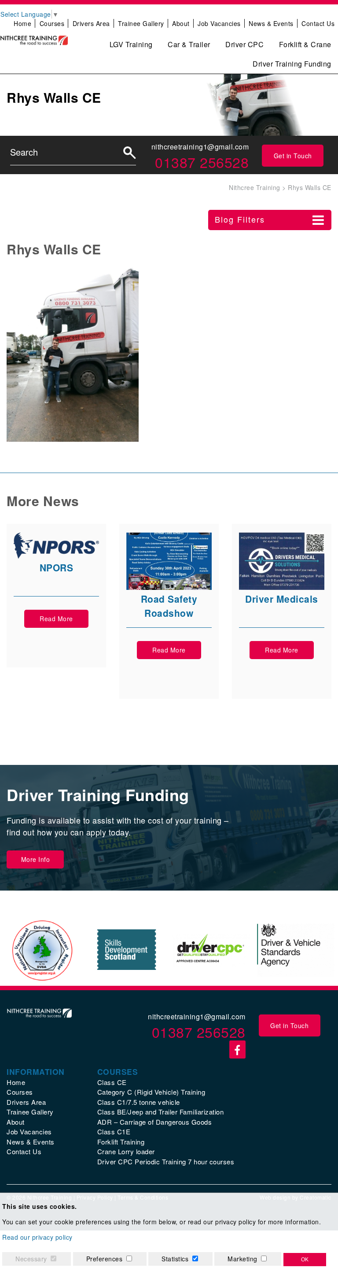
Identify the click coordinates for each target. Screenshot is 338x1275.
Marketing (242, 1258)
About (181, 23)
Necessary (31, 1258)
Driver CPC (244, 44)
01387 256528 (202, 162)
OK (305, 1259)
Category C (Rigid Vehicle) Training (151, 1091)
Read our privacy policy (37, 1237)
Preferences (104, 1258)
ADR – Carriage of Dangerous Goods (154, 1121)
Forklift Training (121, 1141)
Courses (52, 23)
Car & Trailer (189, 44)
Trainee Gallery (141, 23)
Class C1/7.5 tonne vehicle (138, 1102)
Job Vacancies (219, 23)
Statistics (175, 1258)
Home (22, 23)
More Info (35, 859)
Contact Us (317, 23)
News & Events (271, 23)
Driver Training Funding (292, 64)
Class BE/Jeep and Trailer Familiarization (160, 1111)
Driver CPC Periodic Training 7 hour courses (166, 1161)
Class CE (112, 1082)
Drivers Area (91, 23)
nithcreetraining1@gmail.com (200, 147)
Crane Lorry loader (126, 1151)
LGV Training (131, 44)
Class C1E (114, 1131)
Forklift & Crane (305, 44)
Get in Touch (293, 155)
